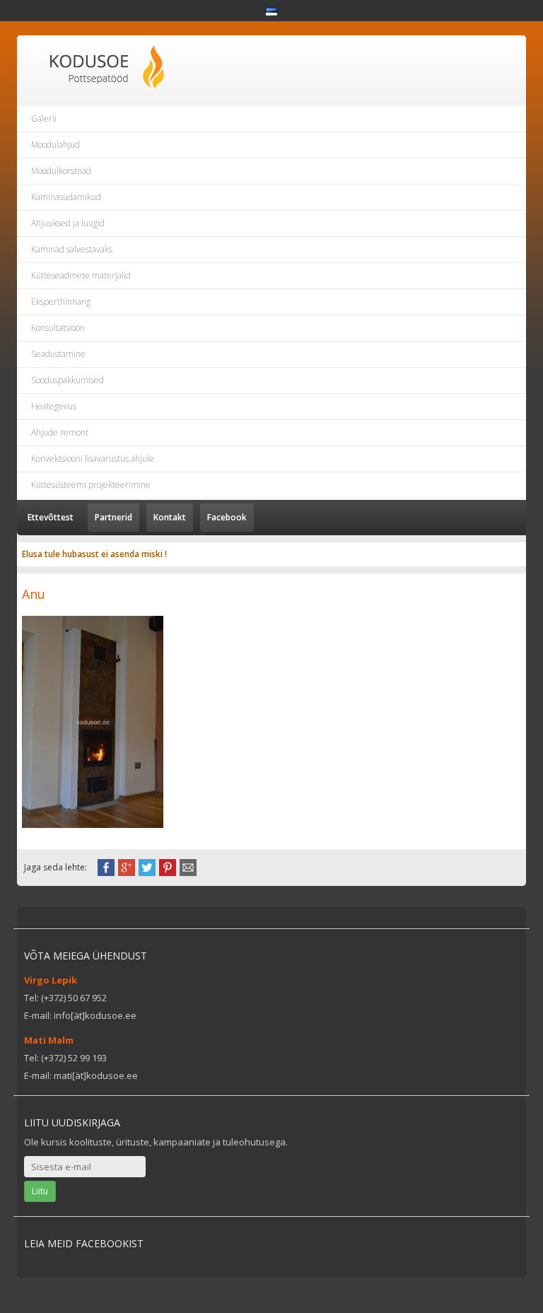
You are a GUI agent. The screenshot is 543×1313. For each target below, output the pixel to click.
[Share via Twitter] (147, 866)
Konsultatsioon (58, 328)
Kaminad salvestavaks (71, 249)
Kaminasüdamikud (66, 197)
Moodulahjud (55, 145)
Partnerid (113, 517)
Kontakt (169, 517)
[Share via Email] (188, 866)
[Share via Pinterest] (167, 866)
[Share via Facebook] (106, 866)
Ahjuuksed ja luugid (68, 223)
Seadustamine (58, 354)
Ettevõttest (51, 517)
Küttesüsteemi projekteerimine (91, 485)
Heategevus (53, 406)
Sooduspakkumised (67, 380)
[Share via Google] (126, 866)
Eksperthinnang (60, 302)
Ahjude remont (59, 432)
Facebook (227, 517)
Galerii (44, 118)
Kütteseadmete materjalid (81, 275)
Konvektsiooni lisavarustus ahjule (92, 459)
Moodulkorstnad (61, 171)
